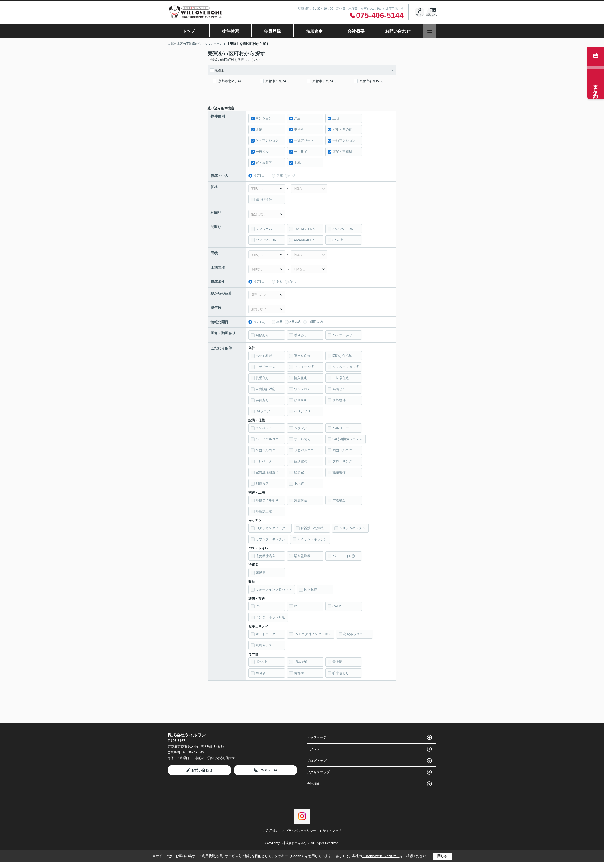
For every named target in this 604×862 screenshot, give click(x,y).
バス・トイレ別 (344, 556)
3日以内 (295, 322)
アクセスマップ (318, 772)
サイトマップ (332, 830)
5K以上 (337, 240)
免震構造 (300, 500)
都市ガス (262, 483)
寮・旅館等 (264, 163)
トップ (188, 31)
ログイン (419, 14)
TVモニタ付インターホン (312, 634)
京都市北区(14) (229, 81)
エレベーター (265, 461)
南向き (260, 673)
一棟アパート (304, 140)
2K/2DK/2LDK (342, 229)
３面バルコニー (305, 450)
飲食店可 (300, 400)
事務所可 (262, 400)
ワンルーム (264, 229)
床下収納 (310, 589)
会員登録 (272, 31)
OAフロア (263, 411)
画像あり (262, 335)
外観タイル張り (267, 500)
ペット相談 (264, 356)
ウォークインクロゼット (274, 589)
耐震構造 (339, 500)
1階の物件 (301, 662)
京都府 (220, 70)
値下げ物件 (264, 199)
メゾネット (264, 428)
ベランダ (300, 428)
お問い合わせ (398, 31)
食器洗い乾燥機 (312, 528)
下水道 (299, 483)
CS (258, 606)
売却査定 (314, 31)
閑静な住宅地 (342, 356)
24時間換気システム (347, 439)
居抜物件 (339, 400)
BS (296, 606)
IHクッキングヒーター (272, 528)
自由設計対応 (265, 389)
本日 (279, 322)
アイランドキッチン (312, 539)
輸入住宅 (300, 378)
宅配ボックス (353, 634)
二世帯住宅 (340, 378)
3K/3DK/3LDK (266, 240)
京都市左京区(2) (277, 81)
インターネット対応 (270, 617)
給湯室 (299, 472)
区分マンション (267, 140)
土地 (335, 118)
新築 (279, 175)
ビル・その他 (342, 129)
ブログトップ (317, 760)
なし (292, 281)
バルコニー (340, 428)
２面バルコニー (267, 450)
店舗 (259, 129)
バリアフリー (304, 411)
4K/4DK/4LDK (304, 240)
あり (279, 281)
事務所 (299, 129)
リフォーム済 (304, 367)
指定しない (261, 175)
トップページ (317, 737)
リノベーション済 (345, 367)
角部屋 (299, 673)
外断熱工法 (264, 511)
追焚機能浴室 (265, 556)
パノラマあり (342, 335)
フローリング (342, 461)
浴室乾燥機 (302, 556)
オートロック (265, 634)
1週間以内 (315, 322)
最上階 (337, 662)
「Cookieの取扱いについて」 (381, 856)
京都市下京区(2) (324, 81)
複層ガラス (264, 645)
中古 (292, 175)
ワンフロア (302, 389)
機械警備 (339, 472)
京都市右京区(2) (372, 81)
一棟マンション (344, 140)
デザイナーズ (265, 367)
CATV (336, 606)
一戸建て (300, 151)
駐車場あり (340, 673)
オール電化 (302, 439)
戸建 (297, 118)
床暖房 (260, 573)
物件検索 (230, 31)
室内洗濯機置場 (267, 472)
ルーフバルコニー (269, 439)
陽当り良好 (302, 356)
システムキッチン (352, 528)
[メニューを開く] (429, 30)
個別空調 (300, 461)
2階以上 (261, 662)
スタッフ (313, 749)
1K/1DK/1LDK (304, 229)
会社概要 (356, 31)
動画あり (300, 335)
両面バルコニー (344, 450)
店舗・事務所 (342, 151)
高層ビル (339, 389)
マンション (264, 118)
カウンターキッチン (270, 539)
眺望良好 (262, 378)
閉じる (442, 856)
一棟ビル (262, 151)
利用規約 (272, 830)
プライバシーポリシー (300, 830)
